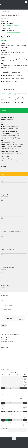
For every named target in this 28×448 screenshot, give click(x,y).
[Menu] (26, 2)
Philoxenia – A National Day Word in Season (11, 231)
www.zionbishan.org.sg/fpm (14, 25)
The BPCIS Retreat (6, 285)
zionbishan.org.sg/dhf (14, 135)
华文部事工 (4, 166)
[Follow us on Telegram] (23, 110)
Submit (4, 325)
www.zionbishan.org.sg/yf (13, 32)
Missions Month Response (7, 249)
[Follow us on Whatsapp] (21, 110)
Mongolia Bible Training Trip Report (9, 195)
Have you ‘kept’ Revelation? (8, 267)
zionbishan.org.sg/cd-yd (15, 153)
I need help (4, 213)
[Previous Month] (3, 372)
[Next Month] (25, 372)
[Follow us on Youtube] (26, 110)
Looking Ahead (5, 11)
